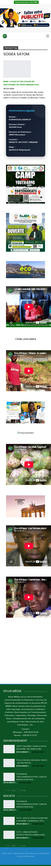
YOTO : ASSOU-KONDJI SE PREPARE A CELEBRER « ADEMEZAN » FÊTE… (32, 819)
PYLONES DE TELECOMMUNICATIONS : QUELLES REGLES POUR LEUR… (31, 777)
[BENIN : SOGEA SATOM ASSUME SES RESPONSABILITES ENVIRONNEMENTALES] (17, 69)
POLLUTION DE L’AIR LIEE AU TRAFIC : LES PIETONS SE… (31, 761)
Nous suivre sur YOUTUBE (26, 2)
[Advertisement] (25, 653)
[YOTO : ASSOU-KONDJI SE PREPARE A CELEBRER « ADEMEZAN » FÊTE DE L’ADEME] (9, 821)
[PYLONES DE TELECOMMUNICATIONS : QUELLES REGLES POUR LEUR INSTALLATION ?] (9, 777)
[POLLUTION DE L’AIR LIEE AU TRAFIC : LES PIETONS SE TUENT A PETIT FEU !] (9, 763)
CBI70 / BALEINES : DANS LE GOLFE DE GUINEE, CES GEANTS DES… (31, 747)
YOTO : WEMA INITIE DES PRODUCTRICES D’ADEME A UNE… (31, 833)
